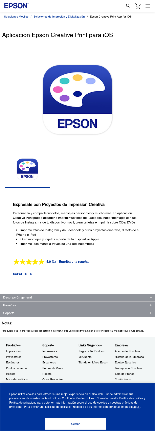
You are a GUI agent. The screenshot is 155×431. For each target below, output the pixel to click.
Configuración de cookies (78, 398)
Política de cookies (131, 398)
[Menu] (148, 6)
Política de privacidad (23, 402)
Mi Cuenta (85, 356)
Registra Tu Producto (92, 351)
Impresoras (13, 351)
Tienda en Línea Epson (93, 362)
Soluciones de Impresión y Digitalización (59, 16)
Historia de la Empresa (129, 356)
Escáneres (13, 362)
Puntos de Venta (16, 368)
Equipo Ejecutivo (125, 362)
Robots (10, 373)
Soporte (20, 274)
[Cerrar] (75, 424)
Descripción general (17, 297)
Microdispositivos (17, 379)
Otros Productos (52, 379)
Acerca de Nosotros (127, 351)
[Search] (128, 6)
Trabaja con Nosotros (128, 368)
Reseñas (9, 305)
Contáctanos (123, 379)
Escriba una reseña (74, 261)
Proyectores (13, 356)
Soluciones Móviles (16, 16)
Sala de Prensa (124, 373)
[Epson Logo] (16, 6)
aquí (136, 407)
